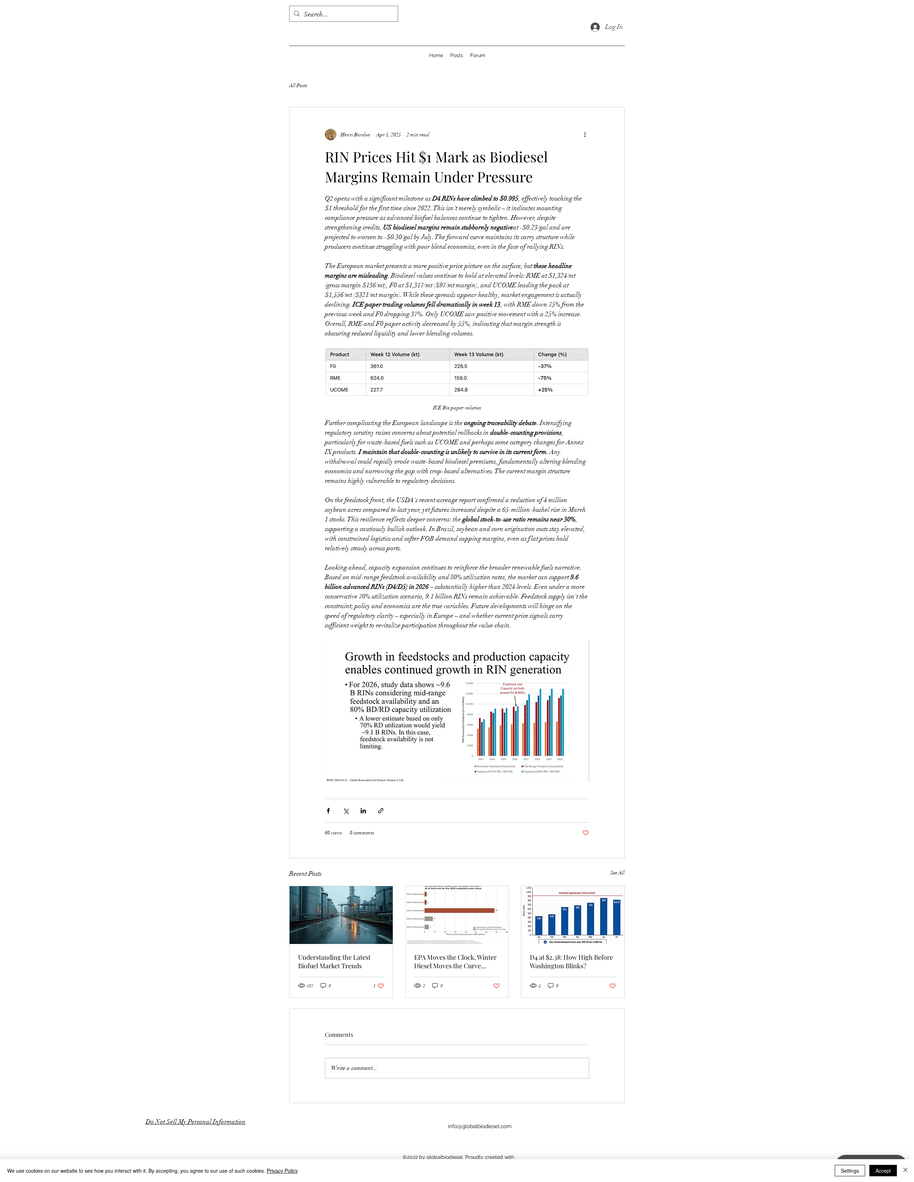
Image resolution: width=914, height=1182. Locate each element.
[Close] (905, 1170)
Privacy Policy (282, 1170)
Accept (883, 1170)
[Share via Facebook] (328, 810)
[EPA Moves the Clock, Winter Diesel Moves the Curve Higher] (457, 915)
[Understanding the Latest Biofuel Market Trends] (341, 915)
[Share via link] (380, 810)
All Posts (298, 85)
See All (617, 873)
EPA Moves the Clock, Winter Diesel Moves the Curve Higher (455, 961)
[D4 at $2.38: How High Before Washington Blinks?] (572, 915)
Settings (850, 1170)
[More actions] (585, 134)
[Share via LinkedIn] (363, 810)
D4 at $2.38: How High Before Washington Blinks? (571, 961)
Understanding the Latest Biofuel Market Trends (334, 961)
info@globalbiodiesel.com (480, 1126)
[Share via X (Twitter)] (345, 810)
